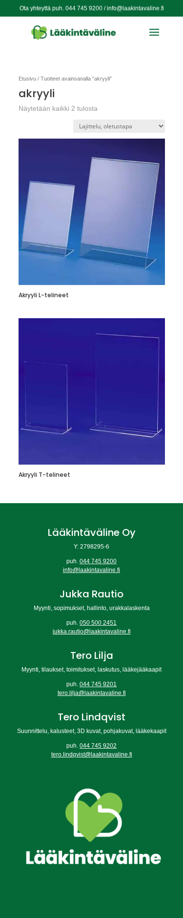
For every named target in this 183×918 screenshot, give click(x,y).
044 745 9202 (98, 745)
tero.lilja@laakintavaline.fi (92, 693)
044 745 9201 (98, 684)
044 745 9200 (98, 561)
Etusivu (27, 79)
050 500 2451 (98, 622)
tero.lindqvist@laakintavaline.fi (91, 754)
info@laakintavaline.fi (91, 570)
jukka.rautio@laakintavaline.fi (92, 631)
